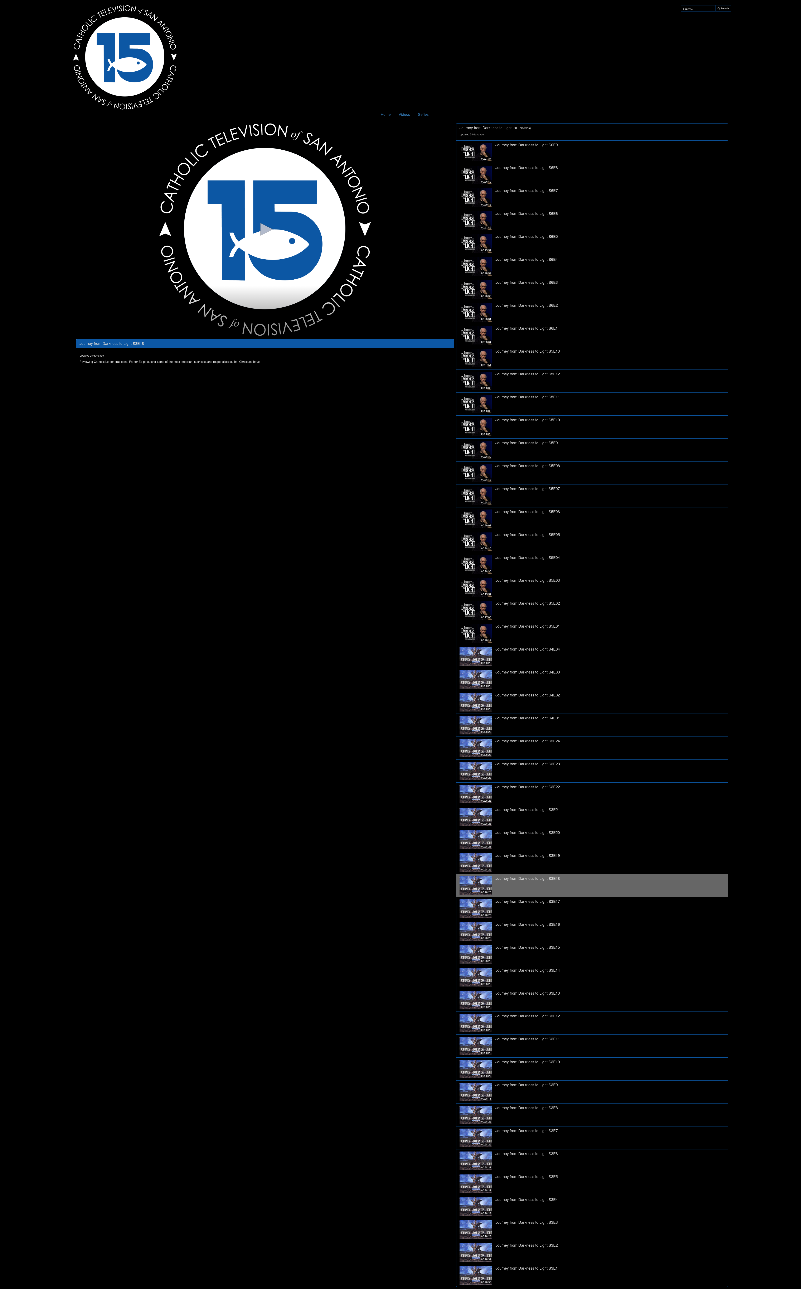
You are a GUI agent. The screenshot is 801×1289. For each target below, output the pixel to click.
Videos (404, 114)
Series (423, 114)
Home (386, 114)
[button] (265, 229)
